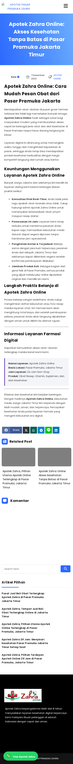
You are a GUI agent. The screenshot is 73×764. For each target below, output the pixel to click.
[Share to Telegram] (41, 430)
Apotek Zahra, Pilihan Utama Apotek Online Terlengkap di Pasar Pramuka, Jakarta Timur (17, 479)
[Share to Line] (48, 430)
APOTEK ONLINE (57, 77)
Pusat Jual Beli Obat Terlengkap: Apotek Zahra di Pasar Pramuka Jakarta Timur (23, 597)
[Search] (65, 568)
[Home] (23, 704)
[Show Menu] (66, 6)
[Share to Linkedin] (56, 430)
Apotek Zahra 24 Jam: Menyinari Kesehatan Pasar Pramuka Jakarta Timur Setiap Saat (25, 643)
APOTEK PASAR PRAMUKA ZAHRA (41, 758)
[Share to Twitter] (26, 430)
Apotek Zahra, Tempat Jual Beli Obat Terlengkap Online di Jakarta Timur (25, 612)
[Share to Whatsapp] (33, 430)
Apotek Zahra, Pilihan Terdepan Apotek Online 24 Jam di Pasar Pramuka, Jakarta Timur (23, 658)
